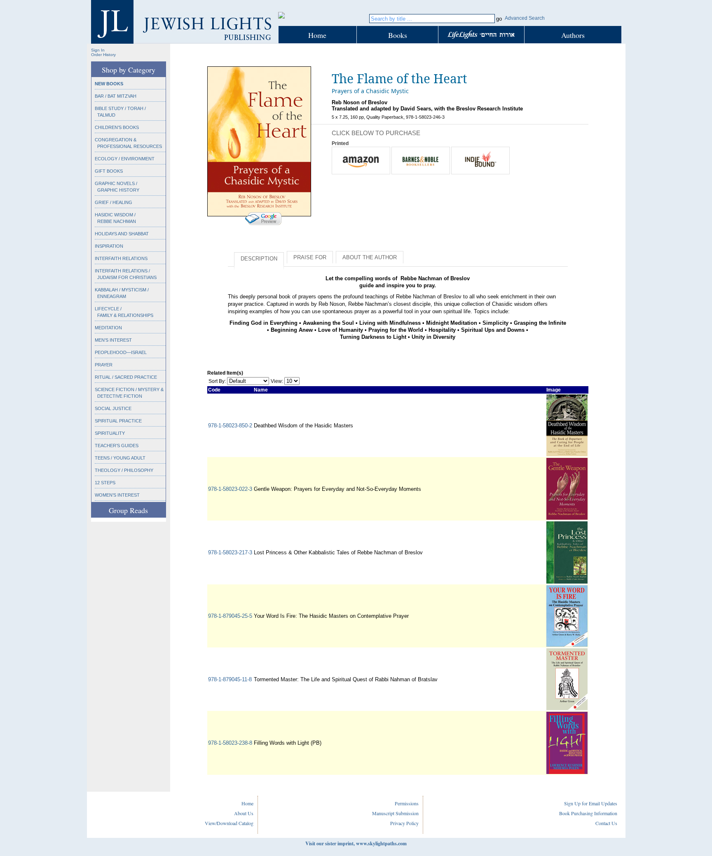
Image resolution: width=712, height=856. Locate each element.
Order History (103, 54)
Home (317, 35)
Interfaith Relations (121, 258)
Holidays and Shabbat (122, 233)
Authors (573, 35)
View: (277, 381)
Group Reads (128, 510)
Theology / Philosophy (124, 470)
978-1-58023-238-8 (230, 743)
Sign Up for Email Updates (590, 803)
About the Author (369, 257)
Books (397, 35)
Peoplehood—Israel (121, 352)
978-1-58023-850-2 (230, 425)
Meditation (108, 327)
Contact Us (606, 823)
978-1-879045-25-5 (230, 616)
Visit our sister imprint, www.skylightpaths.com (356, 843)
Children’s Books (117, 127)
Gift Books (109, 171)
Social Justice (113, 408)
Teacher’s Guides (116, 445)
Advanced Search (525, 18)
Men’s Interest (113, 340)
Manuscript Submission (395, 813)
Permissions (407, 803)
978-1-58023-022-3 (230, 489)
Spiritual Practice (118, 420)
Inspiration (109, 246)
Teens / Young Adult (120, 457)
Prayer (103, 364)
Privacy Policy (404, 823)
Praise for (309, 257)
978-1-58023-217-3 (230, 552)
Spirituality (110, 433)
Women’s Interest (117, 494)
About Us (243, 813)
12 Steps (105, 482)
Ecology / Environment (125, 158)
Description (259, 259)
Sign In (98, 50)
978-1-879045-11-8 (230, 679)
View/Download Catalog (229, 823)
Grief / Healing (113, 202)
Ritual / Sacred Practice (126, 377)
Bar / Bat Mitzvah (115, 96)
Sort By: (217, 381)
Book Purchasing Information (588, 813)
